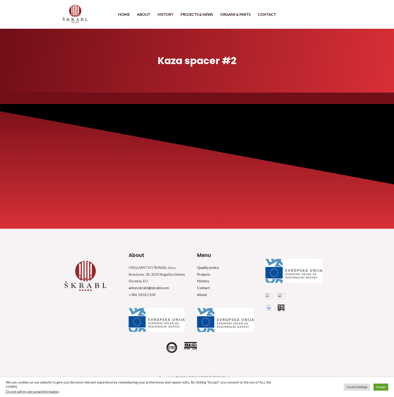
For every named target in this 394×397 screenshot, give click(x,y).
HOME (124, 14)
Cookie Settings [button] (356, 387)
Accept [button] (381, 387)
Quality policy (208, 267)
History (203, 281)
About (202, 294)
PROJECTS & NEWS (197, 14)
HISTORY (165, 14)
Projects (203, 274)
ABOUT (143, 14)
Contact (203, 287)
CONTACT (267, 14)
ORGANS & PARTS (235, 14)
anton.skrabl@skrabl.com (149, 287)
